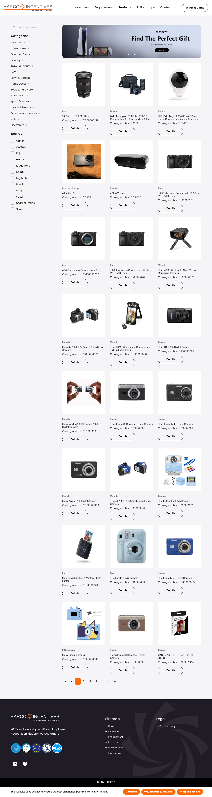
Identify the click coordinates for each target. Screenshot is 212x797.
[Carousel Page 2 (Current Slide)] (131, 54)
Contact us (114, 753)
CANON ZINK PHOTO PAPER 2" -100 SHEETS (176, 656)
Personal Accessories (24, 113)
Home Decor (18, 84)
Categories (19, 36)
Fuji (18, 153)
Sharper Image (25, 203)
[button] (24, 42)
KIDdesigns (23, 166)
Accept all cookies (190, 792)
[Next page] (109, 681)
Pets (13, 72)
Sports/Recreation (22, 101)
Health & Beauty (21, 107)
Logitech (21, 178)
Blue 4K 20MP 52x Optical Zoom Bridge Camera (130, 502)
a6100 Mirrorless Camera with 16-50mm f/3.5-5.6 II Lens (179, 194)
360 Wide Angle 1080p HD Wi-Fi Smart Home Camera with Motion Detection (178, 117)
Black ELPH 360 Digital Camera (174, 347)
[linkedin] (15, 763)
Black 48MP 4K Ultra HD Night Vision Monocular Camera (177, 271)
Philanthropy (115, 748)
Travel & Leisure (20, 66)
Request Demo (194, 8)
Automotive (18, 95)
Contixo (21, 147)
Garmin (20, 159)
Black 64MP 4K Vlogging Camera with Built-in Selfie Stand (130, 348)
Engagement (115, 737)
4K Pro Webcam (118, 193)
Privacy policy (167, 726)
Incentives (114, 731)
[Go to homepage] (28, 7)
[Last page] (115, 681)
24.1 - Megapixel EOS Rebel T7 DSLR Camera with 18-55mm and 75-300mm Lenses (131, 118)
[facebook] (25, 763)
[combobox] (32, 28)
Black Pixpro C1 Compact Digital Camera (131, 424)
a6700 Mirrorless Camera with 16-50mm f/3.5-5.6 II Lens (131, 271)
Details (75, 128)
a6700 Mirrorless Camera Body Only (81, 270)
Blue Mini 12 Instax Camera (124, 578)
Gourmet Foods (20, 54)
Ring (19, 190)
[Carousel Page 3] (134, 54)
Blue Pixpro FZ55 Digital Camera (175, 578)
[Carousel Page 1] (128, 54)
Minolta (20, 184)
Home (111, 726)
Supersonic (23, 215)
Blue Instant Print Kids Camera (174, 501)
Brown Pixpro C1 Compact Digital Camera (127, 656)
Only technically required (158, 792)
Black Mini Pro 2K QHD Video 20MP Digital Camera (80, 425)
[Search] (14, 27)
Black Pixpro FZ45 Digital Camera (175, 424)
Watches (16, 42)
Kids (13, 119)
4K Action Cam (70, 193)
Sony (19, 209)
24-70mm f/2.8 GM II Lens (76, 116)
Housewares (18, 48)
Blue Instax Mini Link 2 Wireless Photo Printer (81, 579)
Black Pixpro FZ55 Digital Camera (79, 501)
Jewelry (15, 60)
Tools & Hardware (22, 89)
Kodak (20, 172)
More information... (97, 792)
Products (113, 742)
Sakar (19, 197)
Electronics (17, 125)
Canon (20, 141)
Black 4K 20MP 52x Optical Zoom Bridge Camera (83, 348)
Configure (131, 792)
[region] (131, 41)
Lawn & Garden (20, 78)
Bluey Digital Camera (73, 655)
